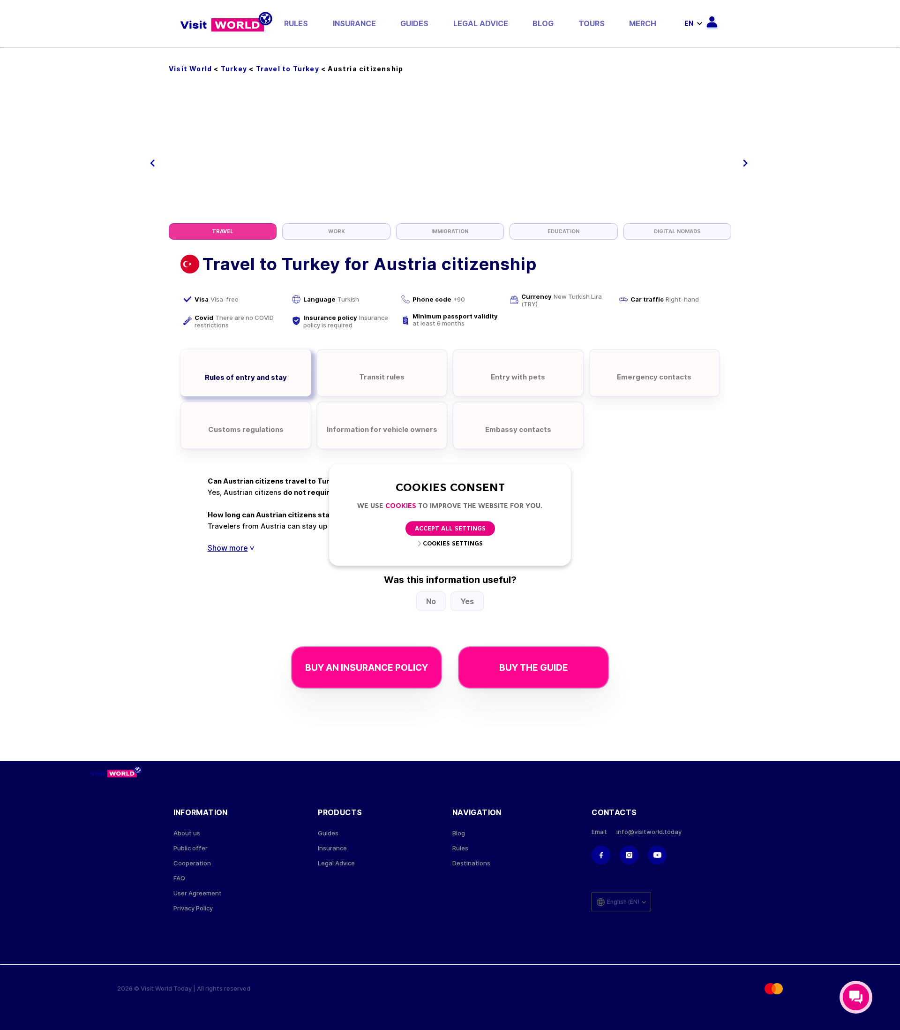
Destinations (471, 863)
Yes (467, 601)
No (431, 601)
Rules (296, 23)
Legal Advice (480, 23)
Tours (591, 23)
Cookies (400, 506)
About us (186, 833)
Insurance (354, 23)
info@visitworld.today (649, 832)
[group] (223, 231)
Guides (414, 23)
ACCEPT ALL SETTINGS (450, 529)
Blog (543, 23)
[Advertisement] (450, 153)
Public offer (190, 848)
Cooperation (192, 863)
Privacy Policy (193, 908)
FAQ (179, 878)
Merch (642, 23)
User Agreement (197, 893)
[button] (152, 163)
